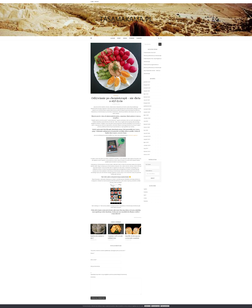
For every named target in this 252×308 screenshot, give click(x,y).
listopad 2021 (147, 85)
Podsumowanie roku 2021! (150, 52)
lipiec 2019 (146, 142)
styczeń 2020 (147, 133)
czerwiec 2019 (147, 145)
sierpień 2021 (147, 91)
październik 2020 (147, 106)
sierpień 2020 (147, 112)
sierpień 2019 (147, 139)
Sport (119, 38)
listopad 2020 (147, 103)
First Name (148, 164)
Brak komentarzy (137, 217)
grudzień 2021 (147, 81)
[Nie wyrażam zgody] (250, 306)
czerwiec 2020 (147, 118)
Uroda (125, 38)
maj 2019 (146, 148)
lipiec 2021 (146, 94)
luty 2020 (146, 130)
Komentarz (93, 277)
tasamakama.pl (126, 19)
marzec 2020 (147, 127)
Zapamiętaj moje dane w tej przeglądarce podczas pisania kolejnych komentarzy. (109, 274)
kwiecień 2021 (147, 97)
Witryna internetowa (95, 266)
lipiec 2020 (146, 115)
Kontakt (97, 1)
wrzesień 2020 (147, 109)
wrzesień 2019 (147, 136)
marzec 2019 (147, 154)
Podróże (139, 38)
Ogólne (112, 38)
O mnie (92, 1)
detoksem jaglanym (133, 135)
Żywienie (131, 38)
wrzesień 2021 (147, 88)
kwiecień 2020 (147, 124)
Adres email (94, 259)
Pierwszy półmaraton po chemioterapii (152, 55)
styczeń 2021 (147, 100)
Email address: (149, 170)
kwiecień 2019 (147, 151)
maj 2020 (146, 121)
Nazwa (92, 253)
